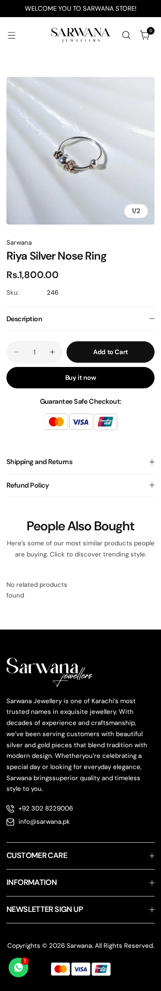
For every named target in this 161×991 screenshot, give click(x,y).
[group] (80, 151)
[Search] (126, 35)
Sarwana (19, 242)
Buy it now (80, 377)
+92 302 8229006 (45, 808)
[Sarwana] (81, 35)
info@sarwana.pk (44, 821)
